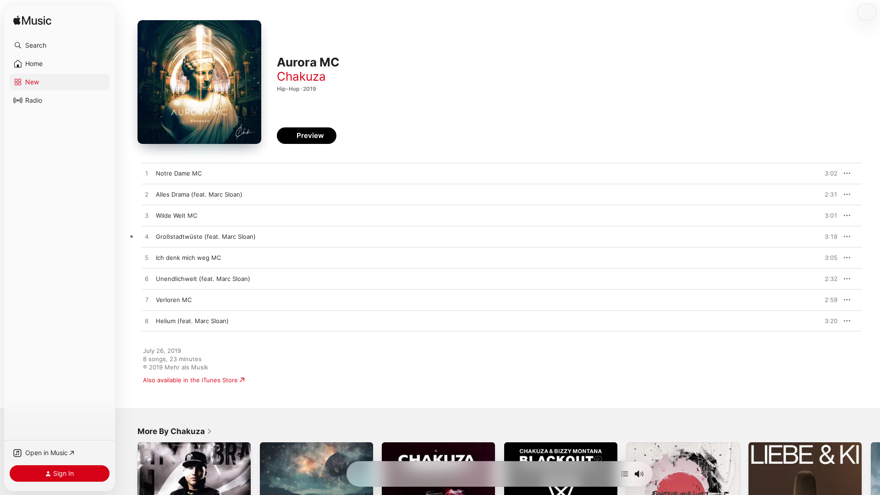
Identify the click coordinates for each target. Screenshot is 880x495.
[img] (32, 21)
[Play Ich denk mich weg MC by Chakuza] (147, 258)
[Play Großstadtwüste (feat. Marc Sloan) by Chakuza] (147, 237)
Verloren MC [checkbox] (174, 299)
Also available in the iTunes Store (190, 380)
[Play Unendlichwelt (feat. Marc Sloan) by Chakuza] (147, 279)
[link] (175, 431)
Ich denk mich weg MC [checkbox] (188, 257)
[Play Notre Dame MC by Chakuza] (147, 174)
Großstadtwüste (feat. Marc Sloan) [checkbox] (206, 236)
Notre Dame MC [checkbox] (179, 173)
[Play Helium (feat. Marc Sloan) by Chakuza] (147, 321)
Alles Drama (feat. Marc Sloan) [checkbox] (199, 194)
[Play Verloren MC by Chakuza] (147, 300)
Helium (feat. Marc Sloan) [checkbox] (192, 320)
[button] (59, 45)
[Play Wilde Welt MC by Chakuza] (147, 216)
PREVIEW (827, 173)
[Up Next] (624, 474)
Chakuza (301, 76)
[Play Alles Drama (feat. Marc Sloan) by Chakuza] (147, 195)
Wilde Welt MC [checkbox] (176, 215)
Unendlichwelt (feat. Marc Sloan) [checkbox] (203, 278)
